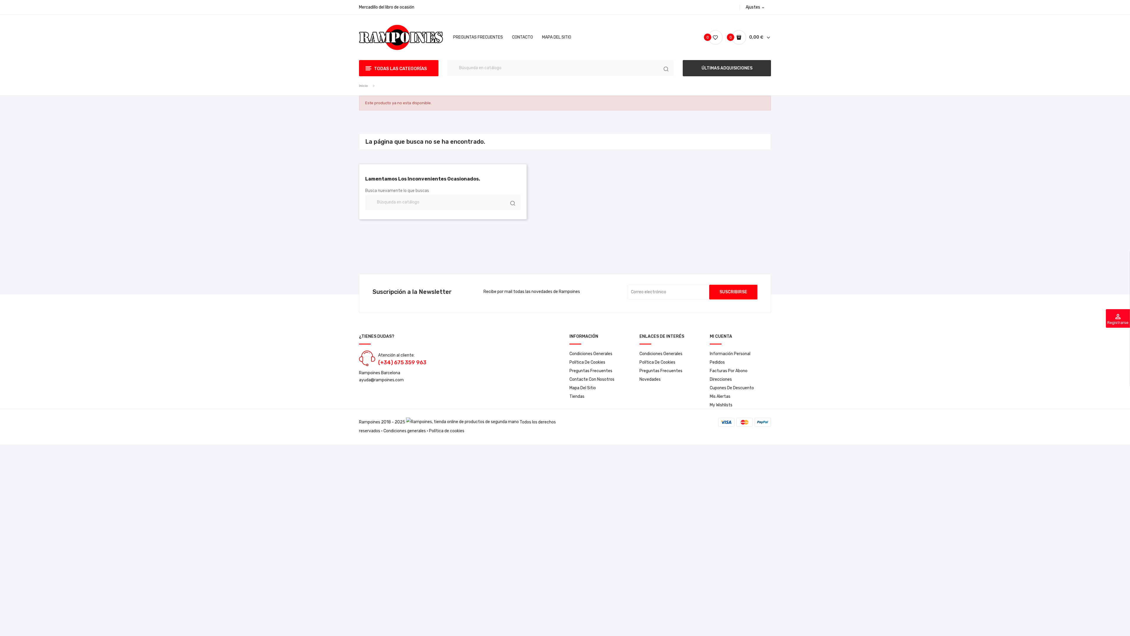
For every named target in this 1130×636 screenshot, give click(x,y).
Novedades (650, 379)
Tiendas (576, 396)
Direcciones (721, 379)
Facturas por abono (728, 370)
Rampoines (369, 422)
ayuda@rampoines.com (381, 379)
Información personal (730, 353)
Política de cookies (587, 362)
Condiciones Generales (590, 353)
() (708, 37)
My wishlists (721, 405)
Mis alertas (720, 396)
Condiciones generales (404, 430)
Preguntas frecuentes (590, 370)
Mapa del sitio (582, 387)
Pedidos (717, 362)
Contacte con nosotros (591, 379)
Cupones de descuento (732, 387)
